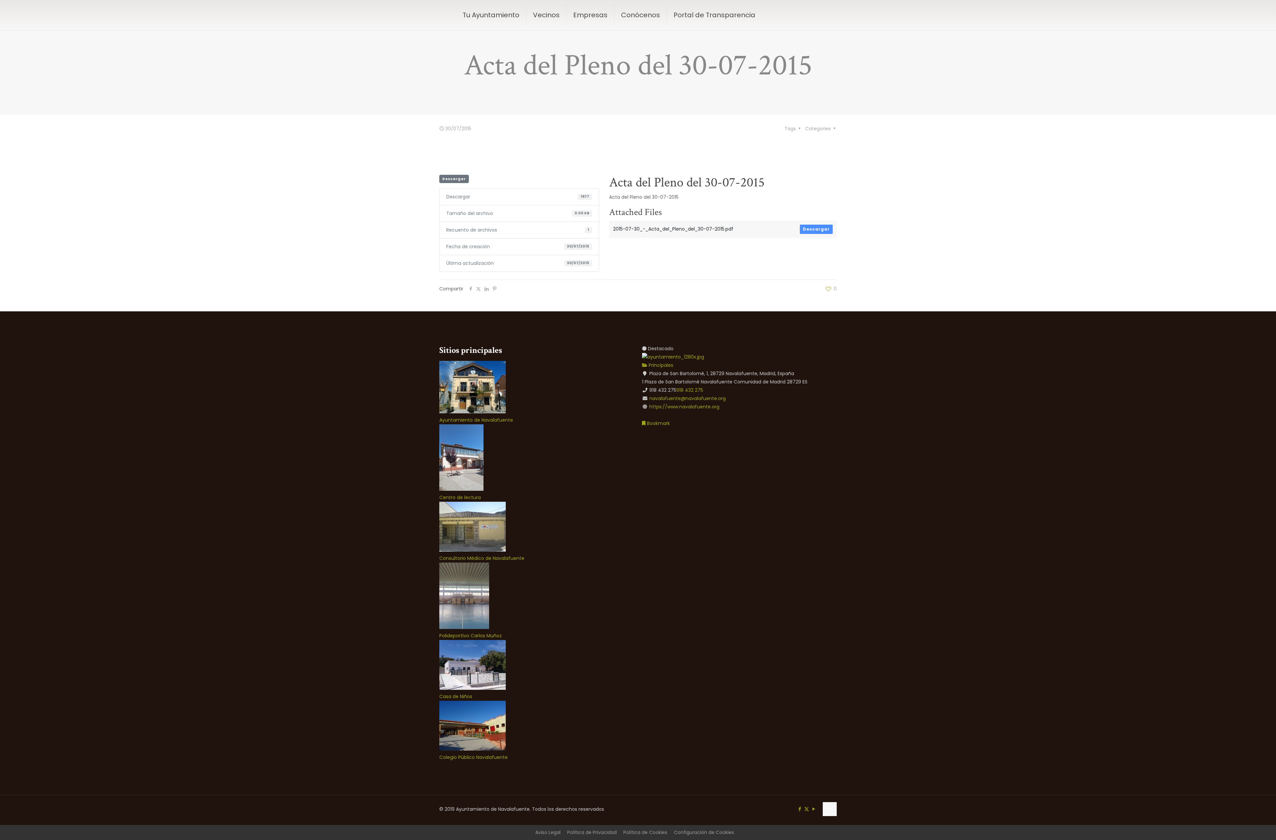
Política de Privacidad (592, 832)
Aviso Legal (548, 832)
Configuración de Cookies (704, 832)
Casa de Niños (455, 696)
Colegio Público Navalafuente (473, 757)
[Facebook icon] (799, 808)
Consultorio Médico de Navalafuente (481, 558)
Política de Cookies (645, 832)
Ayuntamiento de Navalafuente (476, 420)
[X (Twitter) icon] (806, 808)
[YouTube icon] (813, 808)
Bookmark (658, 423)
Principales (660, 365)
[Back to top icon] (830, 809)
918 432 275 (689, 390)
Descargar (454, 178)
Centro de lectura (460, 497)
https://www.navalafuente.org (684, 406)
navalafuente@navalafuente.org (687, 398)
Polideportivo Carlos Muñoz (470, 635)
